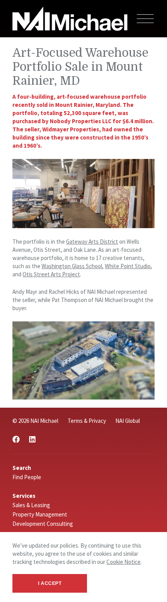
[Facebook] (16, 439)
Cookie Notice (123, 561)
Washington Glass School (72, 266)
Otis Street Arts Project (51, 274)
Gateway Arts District (92, 241)
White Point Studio (128, 266)
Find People (26, 477)
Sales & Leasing (31, 505)
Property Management (39, 514)
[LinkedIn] (32, 439)
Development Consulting (42, 523)
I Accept (50, 583)
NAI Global (127, 420)
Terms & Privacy (87, 420)
